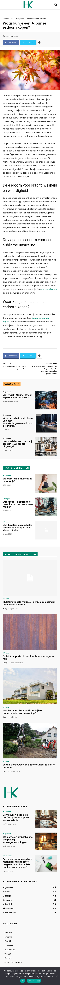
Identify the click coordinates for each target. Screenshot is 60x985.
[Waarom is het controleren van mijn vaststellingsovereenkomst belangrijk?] (46, 423)
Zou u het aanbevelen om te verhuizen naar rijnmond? (14, 367)
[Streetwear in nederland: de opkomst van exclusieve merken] (46, 507)
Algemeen (7, 392)
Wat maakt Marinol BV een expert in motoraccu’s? (17, 396)
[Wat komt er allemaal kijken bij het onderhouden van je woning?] (30, 686)
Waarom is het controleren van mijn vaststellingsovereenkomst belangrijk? (18, 422)
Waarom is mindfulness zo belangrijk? (17, 480)
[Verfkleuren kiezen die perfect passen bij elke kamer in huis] (46, 819)
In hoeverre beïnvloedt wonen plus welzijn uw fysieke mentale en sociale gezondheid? (44, 370)
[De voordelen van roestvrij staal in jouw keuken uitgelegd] (46, 446)
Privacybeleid (34, 981)
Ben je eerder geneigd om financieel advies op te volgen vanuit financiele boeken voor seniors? (17, 863)
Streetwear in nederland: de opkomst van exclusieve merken (18, 504)
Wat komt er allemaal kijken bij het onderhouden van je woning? (22, 712)
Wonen (6, 18)
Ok (22, 981)
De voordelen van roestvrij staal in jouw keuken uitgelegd (17, 444)
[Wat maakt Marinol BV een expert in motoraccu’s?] (46, 400)
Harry (5, 608)
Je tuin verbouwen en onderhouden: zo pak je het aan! (29, 766)
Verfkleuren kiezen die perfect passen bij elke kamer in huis (16, 817)
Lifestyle (6, 498)
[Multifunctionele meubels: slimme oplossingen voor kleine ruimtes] (46, 530)
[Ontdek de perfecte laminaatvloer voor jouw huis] (30, 632)
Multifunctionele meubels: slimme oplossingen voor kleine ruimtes (17, 528)
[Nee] (56, 976)
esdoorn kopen (49, 289)
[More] (39, 42)
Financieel (7, 856)
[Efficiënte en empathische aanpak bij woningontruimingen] (46, 841)
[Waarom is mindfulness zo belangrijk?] (46, 483)
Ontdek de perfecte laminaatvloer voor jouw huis (28, 658)
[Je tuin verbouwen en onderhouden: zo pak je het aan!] (30, 740)
